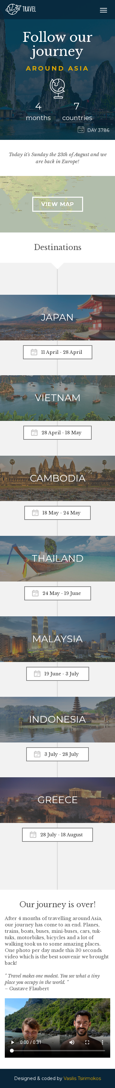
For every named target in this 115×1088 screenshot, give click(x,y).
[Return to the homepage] (21, 6)
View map (57, 204)
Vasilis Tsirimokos (82, 1078)
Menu (103, 10)
